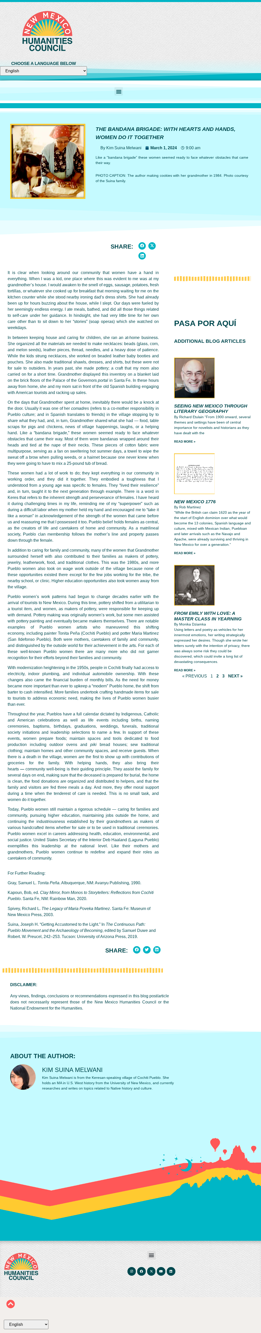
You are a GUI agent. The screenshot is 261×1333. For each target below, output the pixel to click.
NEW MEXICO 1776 (195, 501)
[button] (118, 91)
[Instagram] (131, 1271)
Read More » (184, 441)
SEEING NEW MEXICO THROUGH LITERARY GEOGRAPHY (210, 408)
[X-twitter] (151, 1271)
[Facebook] (141, 1271)
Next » (235, 676)
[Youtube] (161, 1271)
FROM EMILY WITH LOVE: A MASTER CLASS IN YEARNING (208, 616)
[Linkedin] (171, 1271)
